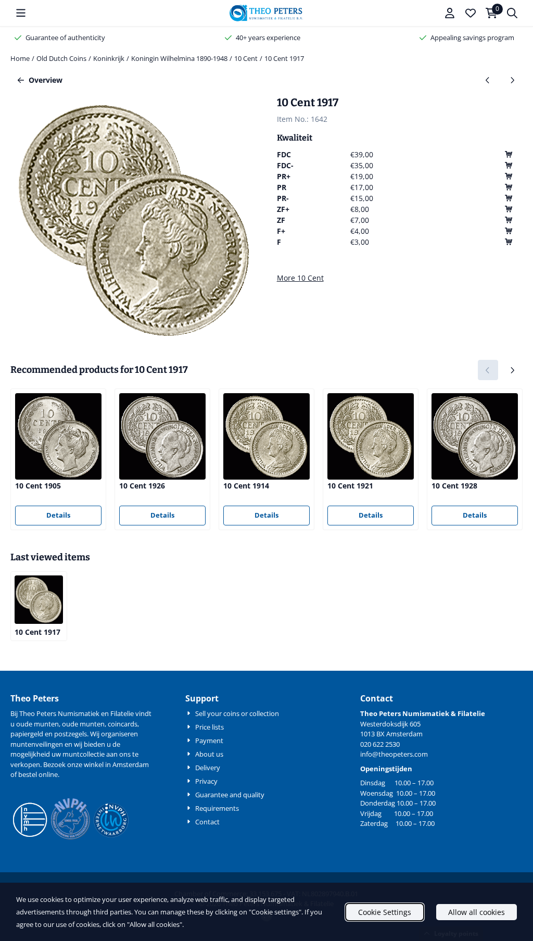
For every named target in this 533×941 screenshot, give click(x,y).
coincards (122, 724)
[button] (20, 13)
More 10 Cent (300, 278)
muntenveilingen (36, 744)
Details (58, 515)
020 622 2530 (380, 744)
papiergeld (26, 733)
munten (46, 724)
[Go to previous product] (488, 80)
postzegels (70, 733)
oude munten (83, 724)
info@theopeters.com (394, 754)
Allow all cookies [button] (476, 912)
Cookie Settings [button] (384, 912)
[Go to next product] (512, 80)
